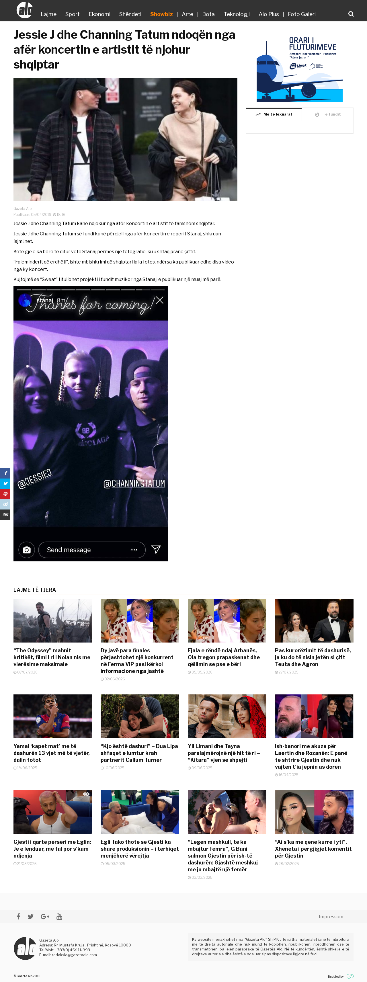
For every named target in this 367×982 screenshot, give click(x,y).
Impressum (331, 916)
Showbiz (161, 14)
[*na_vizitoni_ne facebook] (18, 916)
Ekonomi (99, 14)
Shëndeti (130, 14)
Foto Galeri (302, 14)
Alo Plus (269, 14)
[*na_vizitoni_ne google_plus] (45, 916)
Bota (208, 14)
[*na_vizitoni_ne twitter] (31, 916)
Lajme (48, 14)
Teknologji (237, 14)
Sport (72, 14)
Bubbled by (335, 976)
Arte (187, 14)
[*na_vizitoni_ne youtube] (59, 916)
